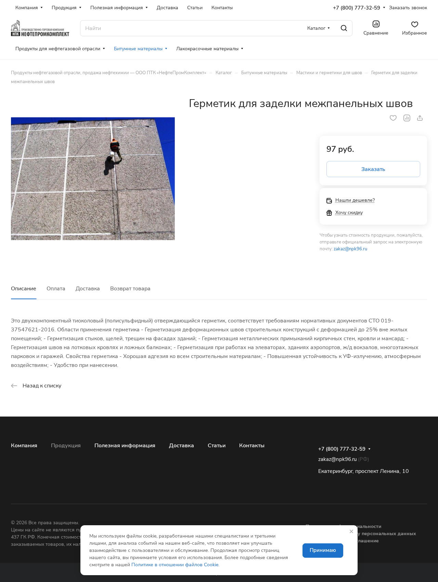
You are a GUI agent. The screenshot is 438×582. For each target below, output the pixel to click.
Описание (23, 288)
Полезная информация (124, 445)
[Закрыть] (351, 531)
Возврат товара (130, 288)
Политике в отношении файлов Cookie (174, 564)
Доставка (88, 288)
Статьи (217, 445)
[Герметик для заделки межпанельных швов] (93, 179)
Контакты (252, 445)
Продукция (66, 445)
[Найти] (343, 28)
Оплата (56, 288)
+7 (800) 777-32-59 (356, 8)
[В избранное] (393, 118)
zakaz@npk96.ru (350, 249)
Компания (24, 445)
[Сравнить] (406, 118)
